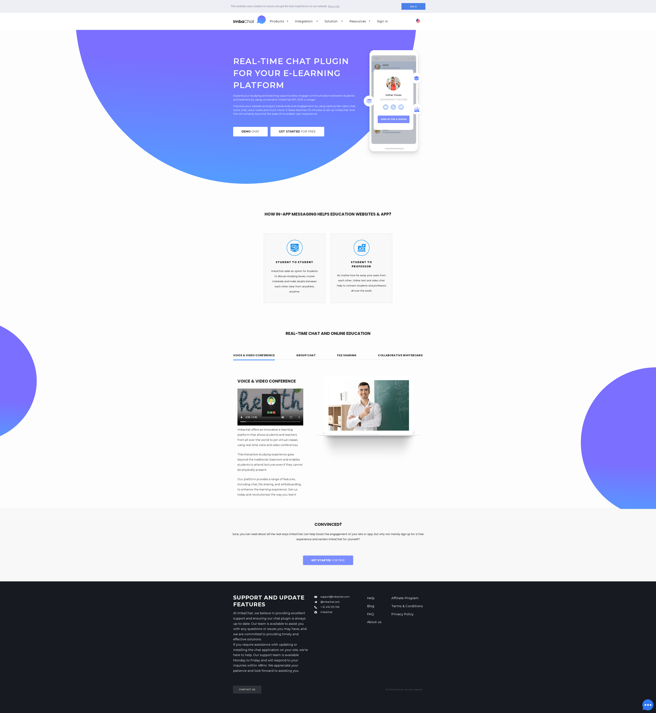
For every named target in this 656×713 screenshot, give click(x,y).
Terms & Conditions (407, 606)
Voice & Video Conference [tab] (254, 355)
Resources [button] (358, 21)
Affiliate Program (405, 598)
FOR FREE (297, 131)
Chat (250, 131)
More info (333, 6)
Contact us (247, 689)
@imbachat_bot (330, 601)
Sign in (382, 21)
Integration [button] (304, 21)
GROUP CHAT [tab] (306, 355)
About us (374, 622)
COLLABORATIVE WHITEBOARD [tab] (400, 355)
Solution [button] (332, 21)
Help (370, 598)
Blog (370, 606)
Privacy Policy (402, 614)
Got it (413, 6)
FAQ (370, 614)
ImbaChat (326, 612)
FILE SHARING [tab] (346, 355)
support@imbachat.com (335, 596)
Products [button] (277, 21)
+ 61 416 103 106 (329, 607)
